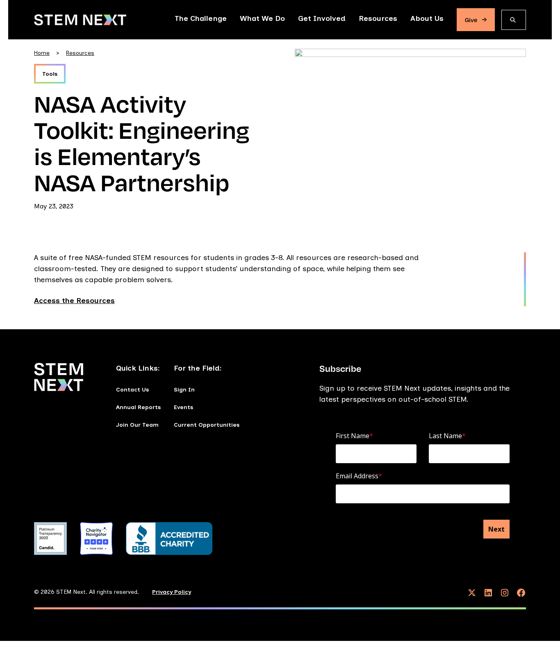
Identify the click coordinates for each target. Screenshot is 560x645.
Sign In (184, 389)
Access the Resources (74, 300)
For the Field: (198, 368)
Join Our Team (137, 424)
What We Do (262, 18)
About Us (427, 18)
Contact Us (132, 389)
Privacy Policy (171, 591)
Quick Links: (138, 368)
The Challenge (201, 18)
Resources (378, 18)
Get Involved (322, 18)
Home (42, 53)
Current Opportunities (206, 424)
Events (183, 407)
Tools (49, 73)
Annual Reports (138, 407)
